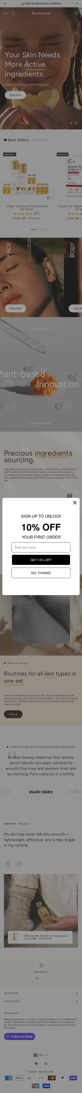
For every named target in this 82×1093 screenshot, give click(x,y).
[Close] (75, 502)
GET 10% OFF (41, 560)
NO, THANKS (41, 573)
